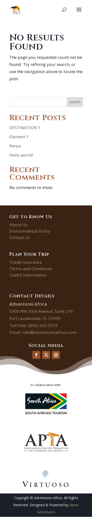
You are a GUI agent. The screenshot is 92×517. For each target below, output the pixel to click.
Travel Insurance (25, 262)
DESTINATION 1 (24, 127)
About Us (18, 224)
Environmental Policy (29, 231)
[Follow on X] (46, 355)
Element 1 (19, 136)
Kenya (15, 146)
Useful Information (27, 275)
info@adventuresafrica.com (49, 332)
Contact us (19, 237)
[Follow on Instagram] (56, 355)
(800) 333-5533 (43, 325)
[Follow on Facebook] (36, 355)
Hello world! (21, 155)
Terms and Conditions (30, 268)
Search (74, 102)
